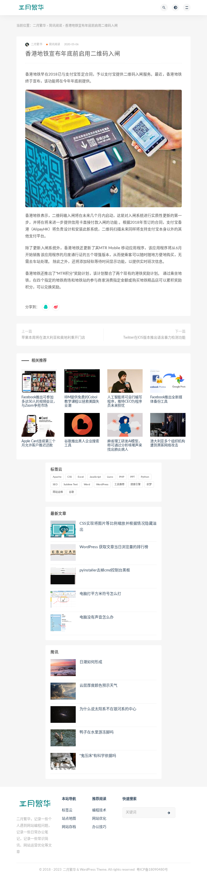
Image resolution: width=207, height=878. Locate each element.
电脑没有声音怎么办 (97, 617)
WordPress (102, 484)
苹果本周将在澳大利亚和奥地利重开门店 (53, 337)
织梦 (149, 484)
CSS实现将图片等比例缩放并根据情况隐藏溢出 (118, 527)
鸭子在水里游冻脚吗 (97, 732)
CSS (69, 477)
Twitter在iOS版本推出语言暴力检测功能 (154, 337)
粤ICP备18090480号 (152, 869)
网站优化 (99, 818)
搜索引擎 (136, 484)
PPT (132, 477)
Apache (57, 477)
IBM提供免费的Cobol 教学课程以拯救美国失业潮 (81, 402)
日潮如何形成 (91, 662)
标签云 (67, 810)
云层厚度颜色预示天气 (98, 685)
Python (145, 477)
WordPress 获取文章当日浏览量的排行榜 (114, 547)
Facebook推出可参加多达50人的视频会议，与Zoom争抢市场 (39, 402)
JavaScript (95, 477)
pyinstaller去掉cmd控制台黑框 (105, 570)
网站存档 (69, 827)
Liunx (110, 477)
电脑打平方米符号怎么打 (100, 594)
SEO (55, 484)
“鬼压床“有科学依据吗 (98, 756)
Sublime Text (71, 484)
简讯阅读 (55, 25)
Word (87, 484)
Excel (81, 477)
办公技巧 (99, 827)
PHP (121, 477)
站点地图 (69, 818)
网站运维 (58, 492)
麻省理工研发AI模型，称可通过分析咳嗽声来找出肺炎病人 (124, 446)
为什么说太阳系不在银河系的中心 (108, 709)
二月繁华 (39, 25)
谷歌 (71, 492)
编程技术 (99, 810)
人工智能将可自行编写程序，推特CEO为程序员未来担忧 (124, 402)
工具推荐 (119, 484)
